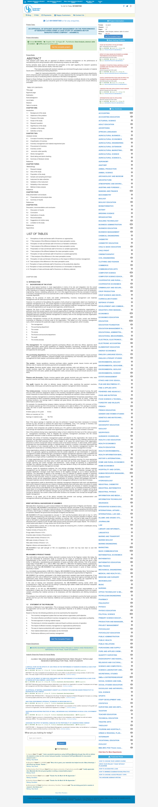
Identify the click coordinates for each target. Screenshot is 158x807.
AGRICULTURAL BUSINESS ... (110, 135)
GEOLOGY (103, 428)
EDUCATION (103, 321)
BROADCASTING (105, 217)
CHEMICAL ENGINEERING (109, 236)
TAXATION (103, 711)
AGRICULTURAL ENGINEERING (111, 143)
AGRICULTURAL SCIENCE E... (110, 158)
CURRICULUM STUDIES (108, 299)
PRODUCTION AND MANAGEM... (111, 621)
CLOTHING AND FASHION (109, 261)
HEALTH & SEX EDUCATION (110, 440)
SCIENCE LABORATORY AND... (111, 670)
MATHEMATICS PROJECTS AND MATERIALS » (115, 103)
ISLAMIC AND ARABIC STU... (110, 518)
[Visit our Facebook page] (123, 6)
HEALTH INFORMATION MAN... (111, 454)
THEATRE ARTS (105, 722)
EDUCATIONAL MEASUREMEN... (111, 336)
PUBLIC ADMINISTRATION (109, 636)
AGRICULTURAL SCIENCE (109, 154)
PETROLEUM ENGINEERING (110, 595)
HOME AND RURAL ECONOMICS (111, 462)
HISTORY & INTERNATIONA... (110, 458)
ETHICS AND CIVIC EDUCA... (110, 380)
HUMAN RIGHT (104, 477)
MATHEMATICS (105, 558)
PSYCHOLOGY (104, 629)
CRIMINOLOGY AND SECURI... (110, 287)
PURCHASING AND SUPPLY (110, 647)
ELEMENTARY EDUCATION (109, 347)
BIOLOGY (102, 198)
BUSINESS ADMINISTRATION (110, 224)
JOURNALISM (104, 521)
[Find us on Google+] (131, 6)
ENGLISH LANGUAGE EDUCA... (111, 354)
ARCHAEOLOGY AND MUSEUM (111, 176)
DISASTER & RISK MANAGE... (110, 310)
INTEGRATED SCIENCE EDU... (110, 506)
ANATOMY (103, 165)
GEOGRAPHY (104, 421)
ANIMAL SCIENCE (106, 172)
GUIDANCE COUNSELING (109, 436)
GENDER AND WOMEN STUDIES (111, 414)
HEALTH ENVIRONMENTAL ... (110, 451)
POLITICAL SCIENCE (107, 614)
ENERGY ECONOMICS (107, 350)
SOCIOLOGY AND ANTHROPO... (111, 688)
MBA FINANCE (104, 566)
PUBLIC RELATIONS (107, 644)
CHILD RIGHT (104, 250)
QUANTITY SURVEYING (108, 655)
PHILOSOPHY (104, 603)
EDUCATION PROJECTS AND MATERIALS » (114, 60)
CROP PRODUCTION (107, 291)
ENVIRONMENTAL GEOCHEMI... (111, 365)
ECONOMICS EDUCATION (109, 317)
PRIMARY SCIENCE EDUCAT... (110, 618)
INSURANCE (103, 503)
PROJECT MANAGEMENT (109, 625)
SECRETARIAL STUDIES (108, 673)
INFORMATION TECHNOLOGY (110, 499)
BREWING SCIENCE (106, 213)
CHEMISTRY (103, 239)
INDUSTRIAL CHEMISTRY (109, 484)
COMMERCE (103, 265)
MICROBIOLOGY (105, 581)
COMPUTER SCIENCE (107, 273)
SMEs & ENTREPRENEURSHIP (111, 677)
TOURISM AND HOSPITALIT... (110, 729)
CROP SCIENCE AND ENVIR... (110, 295)
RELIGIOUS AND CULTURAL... (110, 662)
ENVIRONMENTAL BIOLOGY (110, 362)
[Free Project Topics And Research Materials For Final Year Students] (25, 2)
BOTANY (102, 210)
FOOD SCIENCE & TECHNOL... (111, 399)
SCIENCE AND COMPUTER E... (111, 666)
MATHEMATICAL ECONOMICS (110, 555)
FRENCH (102, 406)
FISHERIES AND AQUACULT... (110, 391)
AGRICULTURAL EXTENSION (110, 146)
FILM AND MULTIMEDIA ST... (110, 384)
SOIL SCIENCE (104, 692)
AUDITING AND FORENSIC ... (110, 187)
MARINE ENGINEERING (108, 543)
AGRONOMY (103, 161)
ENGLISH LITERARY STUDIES (110, 358)
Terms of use (97, 800)
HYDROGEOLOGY (106, 480)
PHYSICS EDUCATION (107, 610)
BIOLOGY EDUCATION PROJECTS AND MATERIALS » (116, 73)
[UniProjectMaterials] (42, 9)
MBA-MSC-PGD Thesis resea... (110, 748)
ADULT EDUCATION (106, 124)
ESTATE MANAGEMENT (108, 376)
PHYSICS (102, 607)
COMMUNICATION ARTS (108, 269)
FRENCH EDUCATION (107, 410)
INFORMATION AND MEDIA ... (110, 495)
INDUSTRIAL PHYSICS (107, 492)
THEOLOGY (103, 725)
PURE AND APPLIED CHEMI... (110, 651)
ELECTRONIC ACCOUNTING (110, 343)
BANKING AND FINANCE (108, 191)
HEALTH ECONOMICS (107, 443)
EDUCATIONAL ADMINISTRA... (111, 332)
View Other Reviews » (61, 793)
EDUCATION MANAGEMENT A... (111, 328)
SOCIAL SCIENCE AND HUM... (110, 681)
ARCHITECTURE (105, 180)
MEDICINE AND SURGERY (109, 577)
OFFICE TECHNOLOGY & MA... (111, 592)
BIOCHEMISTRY (105, 195)
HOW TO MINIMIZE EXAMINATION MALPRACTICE (114, 772)
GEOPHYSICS (104, 432)
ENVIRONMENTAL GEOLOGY (110, 369)
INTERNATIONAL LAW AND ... (110, 514)
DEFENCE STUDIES (106, 302)
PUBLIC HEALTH (105, 640)
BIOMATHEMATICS (106, 206)
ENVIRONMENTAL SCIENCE (110, 373)
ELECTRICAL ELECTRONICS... (111, 339)
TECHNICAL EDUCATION (108, 718)
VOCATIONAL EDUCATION (109, 740)
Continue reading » (71, 674)
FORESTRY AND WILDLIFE (109, 402)
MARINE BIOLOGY (106, 540)
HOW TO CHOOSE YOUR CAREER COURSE (112, 761)
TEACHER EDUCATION (107, 714)
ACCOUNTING (104, 113)
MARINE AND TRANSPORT (109, 536)
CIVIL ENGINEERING (107, 258)
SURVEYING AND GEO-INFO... (110, 707)
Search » (62, 743)
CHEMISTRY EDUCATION (108, 243)
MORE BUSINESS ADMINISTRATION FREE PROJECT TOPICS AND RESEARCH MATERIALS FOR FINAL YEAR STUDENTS (62, 648)
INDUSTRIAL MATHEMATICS (110, 488)
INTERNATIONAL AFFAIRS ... (110, 510)
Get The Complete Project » (61, 639)
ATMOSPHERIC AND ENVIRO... (111, 184)
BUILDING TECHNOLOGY (108, 221)
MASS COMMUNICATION (108, 551)
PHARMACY (103, 599)
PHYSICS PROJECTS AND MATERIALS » (113, 49)
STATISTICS (103, 703)
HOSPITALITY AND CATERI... (110, 469)
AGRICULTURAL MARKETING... (111, 150)
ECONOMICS (104, 313)
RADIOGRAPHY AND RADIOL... (111, 659)
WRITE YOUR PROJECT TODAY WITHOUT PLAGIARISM (112, 765)
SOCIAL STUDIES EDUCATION (110, 685)
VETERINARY (104, 737)
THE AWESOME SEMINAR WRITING (110, 777)
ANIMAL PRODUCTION (107, 169)
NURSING (102, 588)
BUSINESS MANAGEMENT (109, 232)
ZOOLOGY (103, 744)
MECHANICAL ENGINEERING (110, 569)
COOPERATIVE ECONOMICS (110, 284)
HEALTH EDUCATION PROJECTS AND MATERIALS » (116, 84)
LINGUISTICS (104, 532)
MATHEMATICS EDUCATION (110, 562)
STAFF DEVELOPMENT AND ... (110, 699)
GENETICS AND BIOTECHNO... (111, 417)
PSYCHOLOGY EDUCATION (109, 633)
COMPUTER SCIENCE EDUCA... (111, 276)
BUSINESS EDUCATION (108, 228)
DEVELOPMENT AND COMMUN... (111, 306)
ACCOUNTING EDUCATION (109, 117)
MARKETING (104, 547)
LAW (100, 525)
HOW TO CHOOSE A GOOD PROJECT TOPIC (113, 774)
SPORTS (102, 696)
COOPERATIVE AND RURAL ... (111, 280)
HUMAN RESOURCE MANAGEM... (112, 473)
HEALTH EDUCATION (107, 447)
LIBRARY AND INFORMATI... (110, 529)
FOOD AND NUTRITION (108, 395)
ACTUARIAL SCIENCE (107, 120)
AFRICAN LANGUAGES (108, 132)
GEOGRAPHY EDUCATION (109, 425)
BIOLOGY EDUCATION (107, 202)
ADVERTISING (104, 128)
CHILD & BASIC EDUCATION (110, 247)
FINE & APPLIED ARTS (107, 388)
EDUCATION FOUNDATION (109, 325)
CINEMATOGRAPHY (106, 254)
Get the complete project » (61, 47)
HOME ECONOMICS (106, 466)
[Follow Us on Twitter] (127, 6)
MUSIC (101, 584)
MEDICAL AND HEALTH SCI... (110, 573)
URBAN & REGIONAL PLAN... (110, 733)
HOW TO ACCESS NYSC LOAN (108, 769)
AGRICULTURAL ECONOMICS (110, 139)
